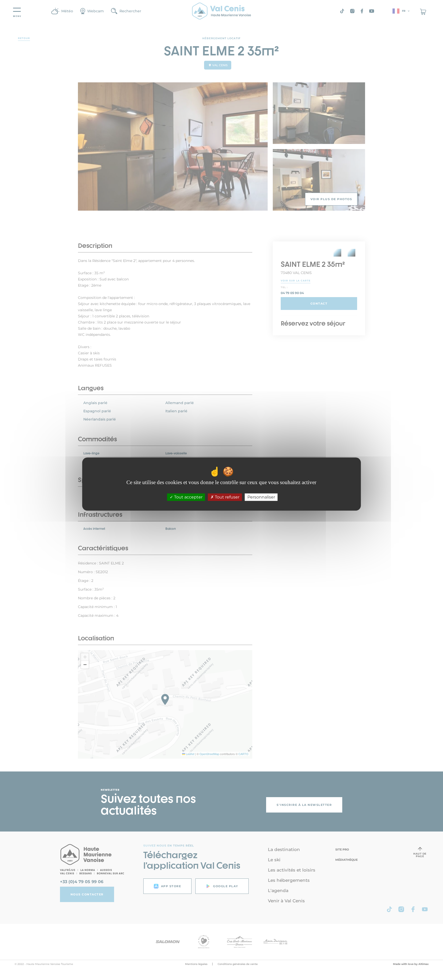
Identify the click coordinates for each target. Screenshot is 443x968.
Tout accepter (188, 497)
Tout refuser (226, 497)
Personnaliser (261, 497)
